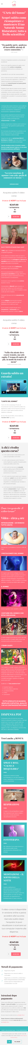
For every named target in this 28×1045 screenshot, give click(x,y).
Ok (9, 1041)
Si (15, 210)
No (15, 212)
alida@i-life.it (21, 1015)
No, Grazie (17, 1041)
